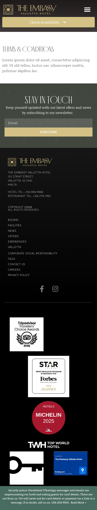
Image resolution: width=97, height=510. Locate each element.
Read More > (78, 502)
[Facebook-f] (41, 289)
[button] (87, 10)
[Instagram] (55, 289)
